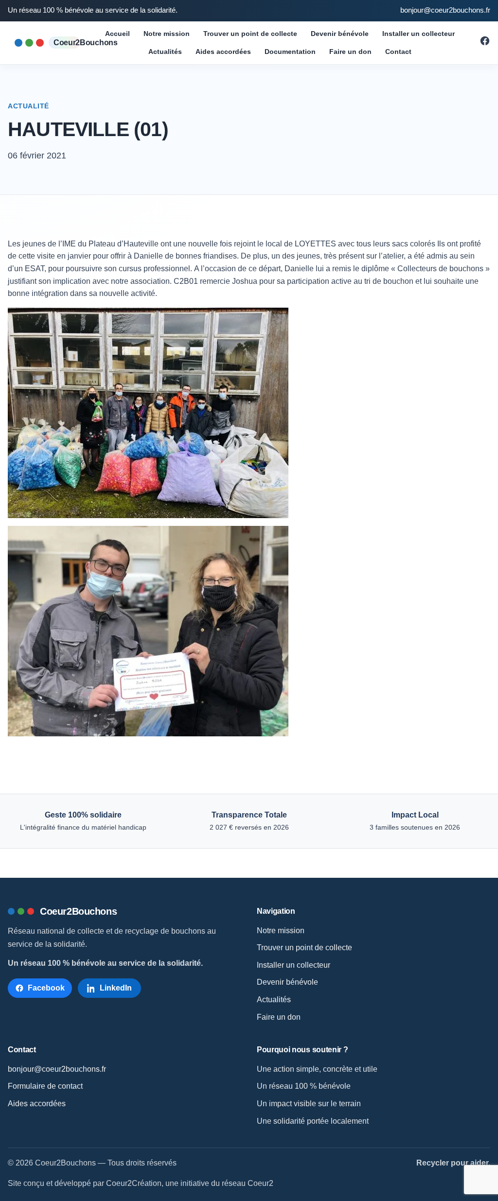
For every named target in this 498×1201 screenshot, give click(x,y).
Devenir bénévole (340, 33)
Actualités (165, 51)
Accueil (117, 33)
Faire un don (350, 51)
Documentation (290, 51)
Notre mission (166, 33)
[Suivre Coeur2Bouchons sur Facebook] (485, 43)
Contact (398, 51)
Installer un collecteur (418, 33)
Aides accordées (223, 51)
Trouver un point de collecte (250, 33)
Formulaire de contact (45, 1086)
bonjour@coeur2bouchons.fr (445, 10)
